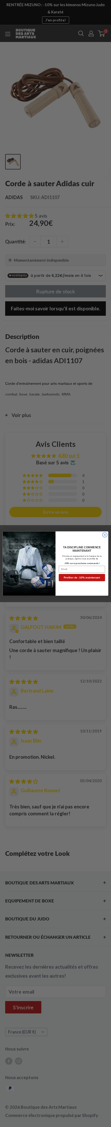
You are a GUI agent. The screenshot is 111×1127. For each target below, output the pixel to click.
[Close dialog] (104, 534)
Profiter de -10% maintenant (82, 577)
